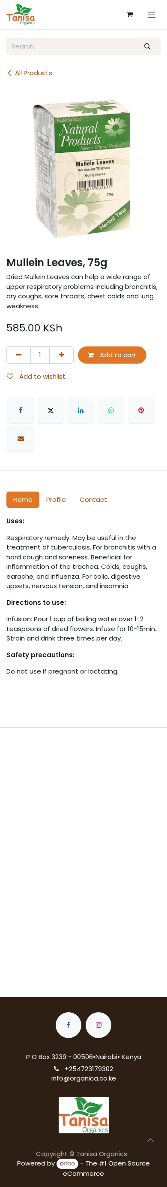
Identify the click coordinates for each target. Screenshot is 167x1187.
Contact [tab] (93, 499)
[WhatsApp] (111, 410)
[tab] (83, 834)
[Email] (20, 439)
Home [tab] (23, 499)
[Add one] (61, 355)
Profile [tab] (56, 499)
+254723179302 (89, 1068)
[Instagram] (98, 1025)
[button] (150, 1140)
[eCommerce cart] (129, 14)
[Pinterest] (141, 410)
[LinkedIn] (81, 410)
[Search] (148, 46)
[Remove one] (18, 355)
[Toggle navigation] (152, 14)
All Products (33, 72)
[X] (51, 410)
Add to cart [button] (117, 354)
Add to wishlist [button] (42, 376)
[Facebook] (20, 410)
